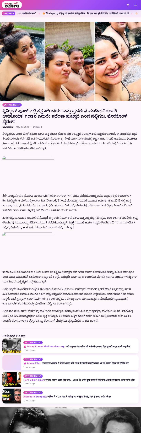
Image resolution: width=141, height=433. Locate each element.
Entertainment (12, 105)
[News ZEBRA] (62, 4)
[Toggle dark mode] (127, 4)
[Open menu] (135, 4)
